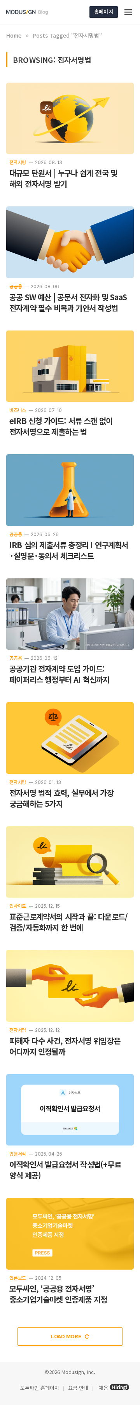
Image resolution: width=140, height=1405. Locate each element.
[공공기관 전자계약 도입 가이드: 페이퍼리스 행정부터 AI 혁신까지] (70, 614)
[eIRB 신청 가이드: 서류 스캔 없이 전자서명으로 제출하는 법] (70, 366)
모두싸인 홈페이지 (39, 1387)
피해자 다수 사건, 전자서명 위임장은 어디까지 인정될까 (64, 1046)
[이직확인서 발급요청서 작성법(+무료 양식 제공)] (70, 1110)
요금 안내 (78, 1387)
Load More (66, 1336)
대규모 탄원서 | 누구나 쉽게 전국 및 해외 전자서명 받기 (63, 178)
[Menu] (128, 12)
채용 (103, 1387)
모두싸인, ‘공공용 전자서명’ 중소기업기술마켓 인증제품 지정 (58, 1294)
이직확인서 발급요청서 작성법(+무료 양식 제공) (65, 1170)
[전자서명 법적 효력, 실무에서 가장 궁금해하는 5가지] (70, 738)
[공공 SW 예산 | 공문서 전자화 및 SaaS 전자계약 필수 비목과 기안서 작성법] (70, 242)
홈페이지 (103, 11)
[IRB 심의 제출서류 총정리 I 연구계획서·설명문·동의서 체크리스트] (70, 490)
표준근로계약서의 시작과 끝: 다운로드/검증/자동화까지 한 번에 (68, 922)
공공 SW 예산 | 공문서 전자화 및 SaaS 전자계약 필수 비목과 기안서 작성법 (68, 302)
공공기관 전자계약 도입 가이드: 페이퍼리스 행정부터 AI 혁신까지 (59, 674)
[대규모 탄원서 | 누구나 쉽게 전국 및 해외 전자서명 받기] (70, 118)
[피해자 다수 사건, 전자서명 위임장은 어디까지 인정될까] (70, 986)
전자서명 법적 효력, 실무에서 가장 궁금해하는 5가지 (61, 798)
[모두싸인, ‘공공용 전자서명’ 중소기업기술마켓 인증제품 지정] (70, 1234)
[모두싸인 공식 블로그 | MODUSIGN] (36, 12)
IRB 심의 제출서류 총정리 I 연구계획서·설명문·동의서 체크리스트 (68, 550)
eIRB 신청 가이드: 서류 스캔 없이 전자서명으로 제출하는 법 (60, 426)
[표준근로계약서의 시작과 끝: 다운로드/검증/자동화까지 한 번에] (70, 862)
